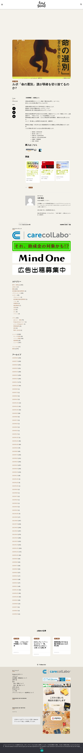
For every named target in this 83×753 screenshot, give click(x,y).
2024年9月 (15, 413)
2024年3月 (15, 430)
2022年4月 (15, 506)
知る (13, 681)
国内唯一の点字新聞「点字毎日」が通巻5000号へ (62, 172)
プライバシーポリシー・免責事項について (23, 692)
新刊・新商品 (15, 81)
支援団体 (15, 303)
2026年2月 (15, 378)
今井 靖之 (13, 98)
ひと (14, 311)
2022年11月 (15, 482)
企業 (14, 307)
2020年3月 (15, 579)
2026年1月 (15, 382)
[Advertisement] (41, 22)
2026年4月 (15, 371)
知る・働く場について (19, 685)
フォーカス (15, 346)
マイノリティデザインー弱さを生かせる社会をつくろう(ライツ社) (32, 173)
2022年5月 (15, 503)
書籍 (13, 289)
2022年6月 (15, 499)
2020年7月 (15, 565)
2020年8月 (15, 562)
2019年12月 (15, 590)
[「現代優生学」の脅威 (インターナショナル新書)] (47, 164)
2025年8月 (15, 389)
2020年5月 (15, 572)
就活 (14, 328)
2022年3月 (15, 510)
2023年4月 (15, 465)
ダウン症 (30, 187)
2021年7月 (15, 524)
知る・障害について (18, 683)
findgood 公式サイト (17, 674)
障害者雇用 (16, 326)
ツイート (14, 711)
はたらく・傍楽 (17, 320)
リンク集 (14, 690)
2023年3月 (15, 468)
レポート (14, 295)
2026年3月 (15, 375)
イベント (15, 313)
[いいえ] (81, 748)
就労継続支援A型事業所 (18, 291)
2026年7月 (15, 361)
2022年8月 (15, 493)
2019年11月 (15, 593)
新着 (13, 348)
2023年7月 (15, 454)
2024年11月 (15, 406)
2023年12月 (15, 437)
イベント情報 (16, 338)
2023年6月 (15, 458)
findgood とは (15, 689)
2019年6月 (15, 610)
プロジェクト (16, 297)
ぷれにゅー (15, 676)
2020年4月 (15, 576)
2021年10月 (15, 513)
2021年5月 (15, 531)
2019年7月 (15, 607)
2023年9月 (15, 448)
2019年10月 (15, 596)
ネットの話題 (16, 336)
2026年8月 (15, 358)
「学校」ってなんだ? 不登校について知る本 (21, 644)
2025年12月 (15, 385)
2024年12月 (15, 403)
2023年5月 (15, 461)
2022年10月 (15, 486)
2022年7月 (15, 496)
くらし (15, 301)
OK (42, 750)
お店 (14, 309)
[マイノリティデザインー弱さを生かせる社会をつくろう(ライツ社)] (33, 164)
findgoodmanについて (19, 322)
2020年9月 (15, 558)
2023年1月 (15, 475)
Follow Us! (42, 664)
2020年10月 (15, 555)
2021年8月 (15, 520)
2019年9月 (15, 600)
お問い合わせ (15, 687)
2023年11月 (15, 441)
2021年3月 (15, 538)
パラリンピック (16, 293)
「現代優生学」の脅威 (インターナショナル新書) (47, 172)
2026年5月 (15, 368)
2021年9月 (15, 517)
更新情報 (15, 340)
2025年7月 (15, 392)
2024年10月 (15, 409)
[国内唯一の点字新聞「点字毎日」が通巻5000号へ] (62, 164)
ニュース (14, 334)
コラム (14, 317)
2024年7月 (15, 420)
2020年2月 (15, 583)
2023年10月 (15, 444)
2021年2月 (15, 541)
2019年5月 (15, 614)
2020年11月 (15, 551)
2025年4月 (15, 399)
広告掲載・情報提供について (19, 678)
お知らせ (14, 287)
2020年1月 (15, 586)
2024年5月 (15, 427)
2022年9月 (15, 489)
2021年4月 (15, 534)
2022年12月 (15, 479)
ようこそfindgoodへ (18, 324)
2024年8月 (15, 416)
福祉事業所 (16, 305)
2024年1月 (15, 434)
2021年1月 (15, 544)
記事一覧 (14, 679)
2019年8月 (15, 603)
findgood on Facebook (19, 698)
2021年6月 (15, 527)
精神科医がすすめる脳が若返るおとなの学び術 (61, 644)
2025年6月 (15, 396)
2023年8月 (15, 451)
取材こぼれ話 (16, 330)
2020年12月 (15, 548)
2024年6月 (15, 423)
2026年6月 (15, 364)
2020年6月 (15, 569)
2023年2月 (15, 472)
